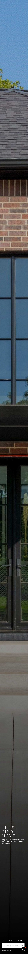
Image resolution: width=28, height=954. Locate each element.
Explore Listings (6, 950)
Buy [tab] (4, 940)
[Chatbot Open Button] (23, 949)
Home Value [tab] (20, 940)
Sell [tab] (10, 940)
